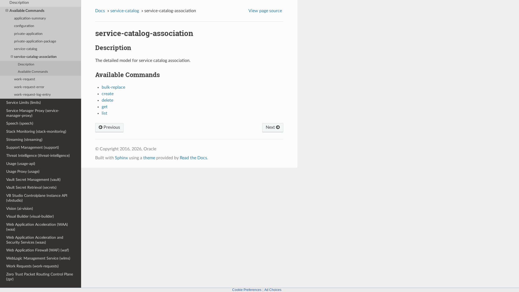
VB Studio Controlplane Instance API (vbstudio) (36, 198)
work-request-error (29, 87)
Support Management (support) (32, 147)
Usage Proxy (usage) (22, 172)
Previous (111, 127)
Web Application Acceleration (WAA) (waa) (37, 227)
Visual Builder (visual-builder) (30, 216)
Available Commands (26, 11)
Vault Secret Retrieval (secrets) (31, 187)
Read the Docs (193, 158)
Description (26, 64)
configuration (24, 26)
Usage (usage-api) (20, 164)
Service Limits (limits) (23, 103)
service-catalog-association (35, 57)
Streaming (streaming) (24, 140)
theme (149, 158)
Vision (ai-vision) (19, 209)
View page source (265, 11)
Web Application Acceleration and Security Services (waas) (34, 239)
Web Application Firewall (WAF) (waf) (37, 250)
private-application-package (35, 41)
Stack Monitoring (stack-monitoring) (36, 132)
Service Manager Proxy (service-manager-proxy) (32, 113)
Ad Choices (272, 290)
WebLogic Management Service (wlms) (38, 258)
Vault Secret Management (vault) (33, 180)
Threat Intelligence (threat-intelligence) (38, 156)
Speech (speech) (19, 123)
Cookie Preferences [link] (246, 290)
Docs (100, 11)
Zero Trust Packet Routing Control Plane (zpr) (39, 276)
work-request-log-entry (32, 95)
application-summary (30, 18)
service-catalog (25, 49)
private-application (28, 34)
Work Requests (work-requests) (32, 266)
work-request (24, 79)
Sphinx (121, 158)
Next (271, 127)
